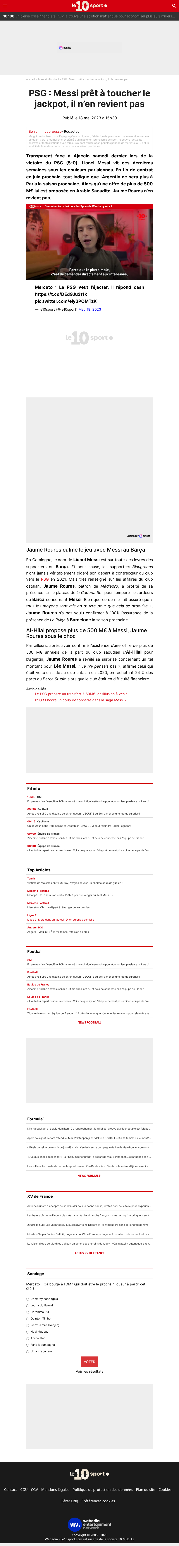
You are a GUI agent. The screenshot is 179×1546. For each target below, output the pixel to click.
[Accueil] (89, 6)
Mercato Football (48, 79)
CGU (24, 1489)
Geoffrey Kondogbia (44, 1299)
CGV (34, 1489)
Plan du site (145, 1489)
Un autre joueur (41, 1351)
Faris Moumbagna (43, 1344)
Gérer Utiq (69, 1501)
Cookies (165, 1489)
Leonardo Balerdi (42, 1305)
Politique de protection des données (103, 1489)
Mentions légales (55, 1489)
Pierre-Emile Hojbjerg (45, 1325)
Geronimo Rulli (40, 1312)
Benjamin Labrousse (45, 131)
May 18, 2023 (90, 309)
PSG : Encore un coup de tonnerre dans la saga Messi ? (80, 700)
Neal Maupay (39, 1331)
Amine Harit (38, 1338)
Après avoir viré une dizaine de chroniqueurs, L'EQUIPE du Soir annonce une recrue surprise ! (84, 18)
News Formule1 (89, 1176)
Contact (10, 1489)
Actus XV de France (89, 1253)
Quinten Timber (41, 1318)
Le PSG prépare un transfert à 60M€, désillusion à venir (81, 694)
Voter (89, 1362)
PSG (45, 579)
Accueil (30, 79)
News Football (89, 1022)
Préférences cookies (98, 1501)
